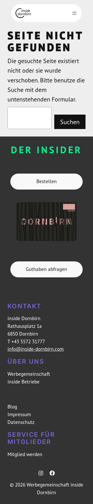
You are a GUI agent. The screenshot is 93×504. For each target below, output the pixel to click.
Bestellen (46, 181)
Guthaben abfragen (46, 269)
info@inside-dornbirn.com (35, 349)
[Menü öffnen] (74, 13)
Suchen (70, 122)
